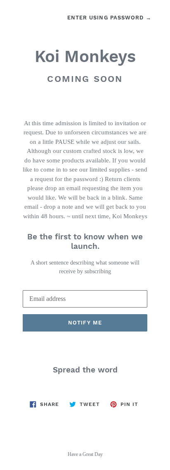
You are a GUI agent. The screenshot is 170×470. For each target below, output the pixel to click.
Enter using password (109, 17)
